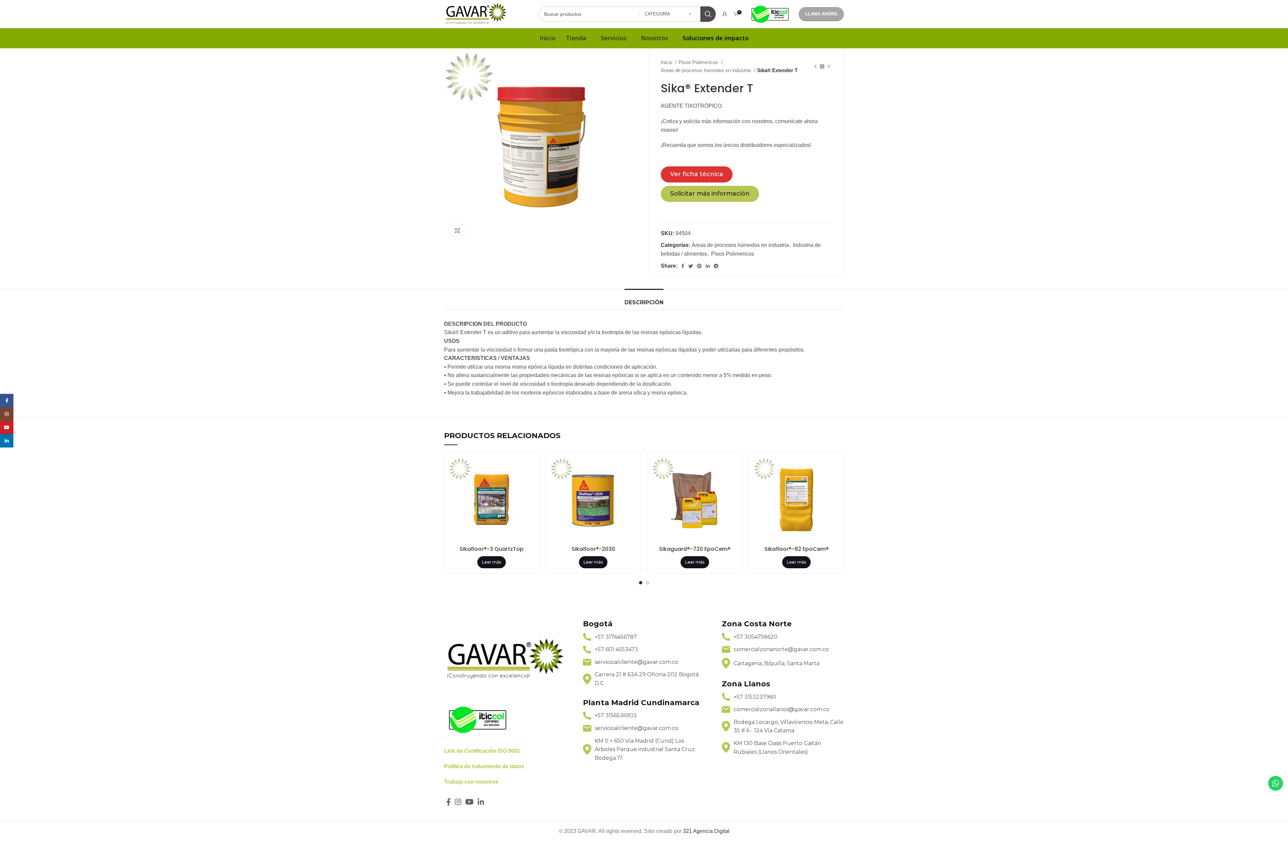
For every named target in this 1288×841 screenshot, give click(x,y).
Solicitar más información (710, 193)
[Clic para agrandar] (457, 230)
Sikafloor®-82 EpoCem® (796, 549)
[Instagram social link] (458, 801)
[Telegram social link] (716, 266)
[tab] (644, 299)
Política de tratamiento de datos (484, 766)
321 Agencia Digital (706, 831)
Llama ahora (821, 13)
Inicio (667, 62)
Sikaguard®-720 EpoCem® (695, 549)
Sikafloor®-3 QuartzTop (492, 549)
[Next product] (828, 66)
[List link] (644, 637)
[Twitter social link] (690, 266)
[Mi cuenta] (725, 14)
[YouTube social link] (469, 801)
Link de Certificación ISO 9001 (482, 751)
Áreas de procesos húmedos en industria (706, 70)
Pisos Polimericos (699, 62)
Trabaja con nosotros (471, 782)
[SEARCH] (708, 14)
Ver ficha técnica (696, 174)
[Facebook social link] (682, 266)
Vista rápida (529, 468)
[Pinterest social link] (699, 266)
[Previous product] (815, 66)
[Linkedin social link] (708, 266)
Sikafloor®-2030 (593, 549)
